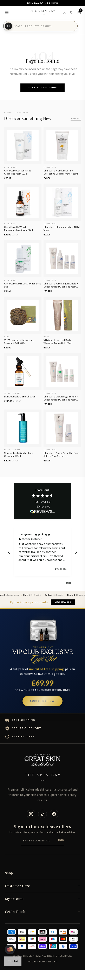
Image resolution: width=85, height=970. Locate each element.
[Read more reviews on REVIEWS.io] (42, 512)
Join (60, 840)
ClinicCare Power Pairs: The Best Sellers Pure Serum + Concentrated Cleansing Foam (61, 455)
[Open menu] (6, 12)
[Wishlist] (71, 12)
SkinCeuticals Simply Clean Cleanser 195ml (18, 454)
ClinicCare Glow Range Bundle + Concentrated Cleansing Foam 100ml (61, 398)
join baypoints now (42, 3)
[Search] (8, 26)
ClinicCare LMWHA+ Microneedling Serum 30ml (18, 228)
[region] (42, 551)
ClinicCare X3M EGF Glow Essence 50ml (22, 285)
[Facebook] (54, 814)
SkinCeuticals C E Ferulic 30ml (20, 396)
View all (76, 119)
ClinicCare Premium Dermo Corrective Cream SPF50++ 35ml (61, 172)
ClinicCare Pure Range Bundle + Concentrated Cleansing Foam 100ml (61, 285)
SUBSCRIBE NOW (42, 700)
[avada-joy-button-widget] (10, 949)
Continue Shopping (42, 87)
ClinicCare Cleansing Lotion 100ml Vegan (62, 228)
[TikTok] (42, 814)
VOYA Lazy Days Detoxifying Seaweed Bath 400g (19, 341)
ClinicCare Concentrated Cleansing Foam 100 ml (17, 172)
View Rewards (63, 602)
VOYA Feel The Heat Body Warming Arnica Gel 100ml (58, 341)
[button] (9, 552)
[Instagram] (31, 814)
